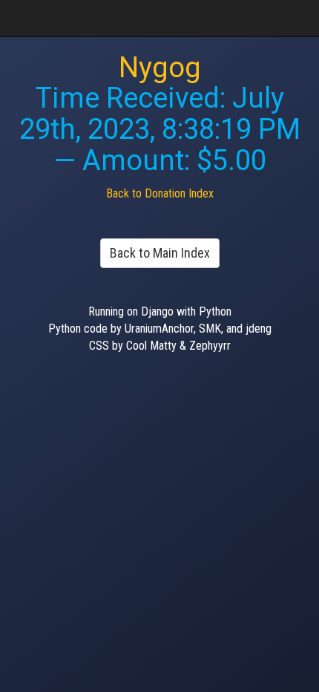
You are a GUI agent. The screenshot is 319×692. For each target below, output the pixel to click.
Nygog (160, 67)
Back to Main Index (160, 253)
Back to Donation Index (160, 193)
